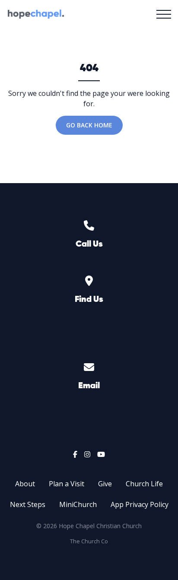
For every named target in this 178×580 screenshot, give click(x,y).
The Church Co (89, 541)
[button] (163, 14)
